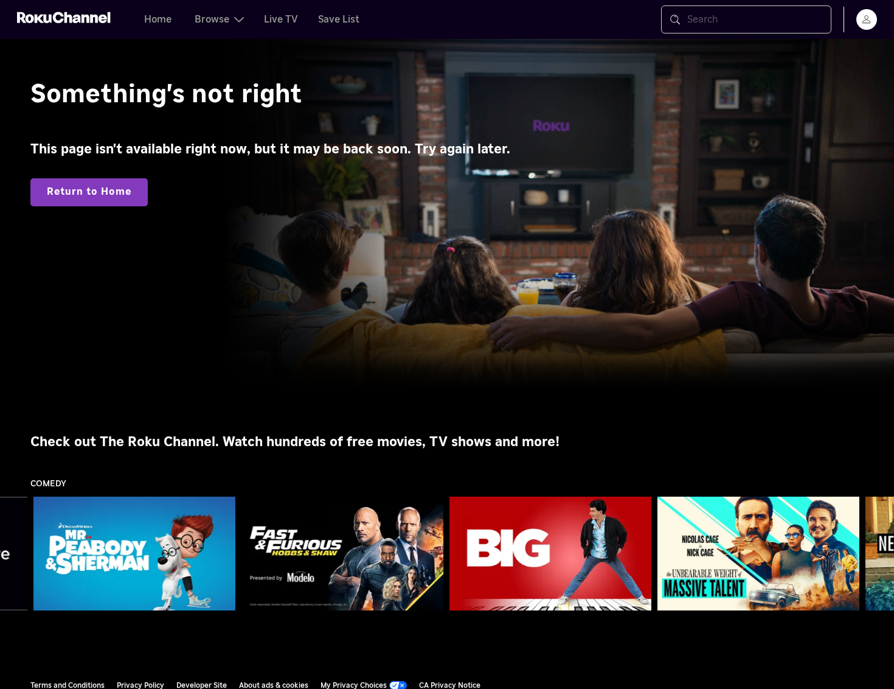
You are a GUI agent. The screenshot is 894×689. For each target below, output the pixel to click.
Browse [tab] (212, 19)
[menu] (866, 19)
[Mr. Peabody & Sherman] (134, 554)
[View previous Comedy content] (15, 554)
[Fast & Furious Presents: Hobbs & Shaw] (342, 554)
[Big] (550, 554)
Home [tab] (158, 19)
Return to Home (89, 192)
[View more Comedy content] (879, 554)
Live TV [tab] (281, 19)
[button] (136, 553)
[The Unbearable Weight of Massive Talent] (758, 554)
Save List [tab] (338, 19)
